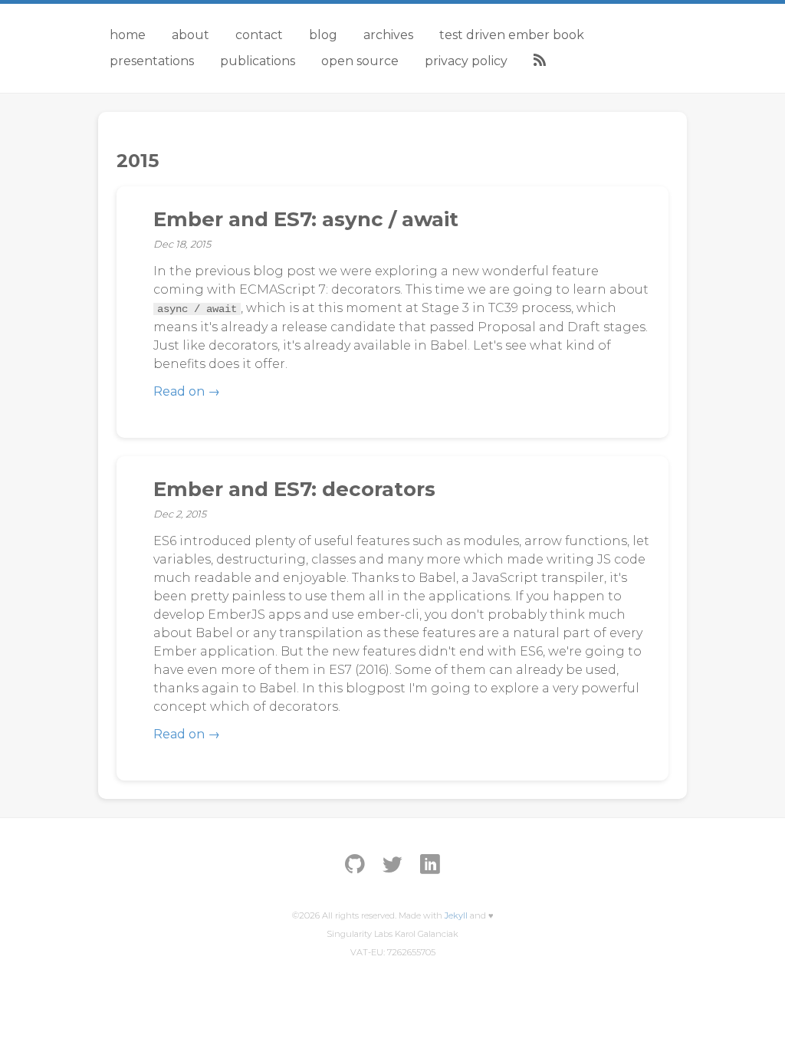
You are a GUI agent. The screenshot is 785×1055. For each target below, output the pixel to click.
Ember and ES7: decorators (294, 489)
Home (128, 35)
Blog (323, 35)
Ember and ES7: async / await (305, 219)
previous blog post (255, 271)
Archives (388, 35)
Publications (257, 61)
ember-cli (388, 614)
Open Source (360, 61)
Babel (449, 345)
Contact (259, 35)
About (190, 35)
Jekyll (456, 915)
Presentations (152, 61)
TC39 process (529, 308)
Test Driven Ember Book (511, 35)
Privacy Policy (466, 61)
